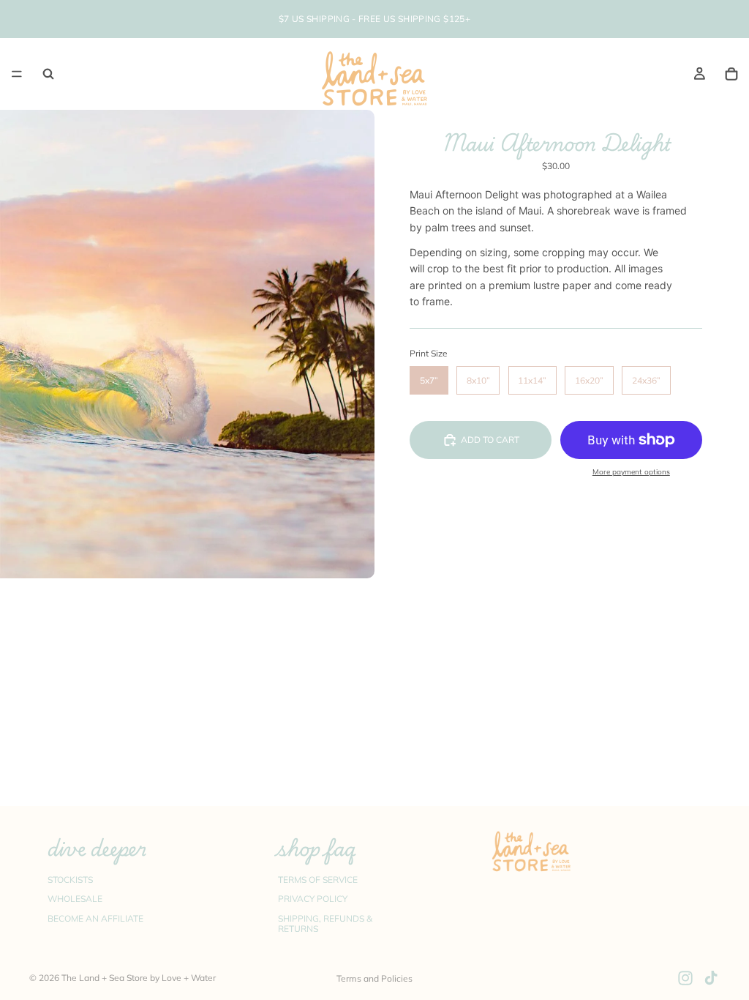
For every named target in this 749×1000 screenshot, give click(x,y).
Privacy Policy (312, 898)
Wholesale (75, 898)
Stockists (70, 878)
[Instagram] (685, 978)
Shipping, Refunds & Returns (325, 922)
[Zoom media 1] (187, 344)
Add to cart (490, 439)
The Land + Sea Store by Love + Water (138, 977)
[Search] (48, 74)
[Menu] (17, 74)
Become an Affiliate (95, 917)
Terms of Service (318, 878)
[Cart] (731, 74)
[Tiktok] (711, 978)
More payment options (631, 472)
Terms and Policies (374, 978)
